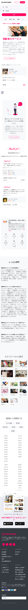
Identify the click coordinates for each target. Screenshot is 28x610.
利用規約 (4, 554)
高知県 (20, 467)
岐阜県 (20, 447)
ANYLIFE (17, 552)
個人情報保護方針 (6, 561)
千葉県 (6, 459)
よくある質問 (5, 569)
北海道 (6, 435)
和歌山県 (6, 469)
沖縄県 (20, 485)
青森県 (6, 438)
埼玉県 (13, 427)
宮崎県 (20, 481)
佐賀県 (20, 471)
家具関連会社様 (19, 569)
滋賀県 (20, 456)
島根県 (6, 474)
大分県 (20, 478)
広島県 (6, 478)
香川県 (6, 485)
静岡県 (20, 449)
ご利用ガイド (5, 567)
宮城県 (6, 442)
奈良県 (6, 467)
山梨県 (20, 442)
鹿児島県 (20, 483)
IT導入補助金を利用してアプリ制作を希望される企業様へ (20, 577)
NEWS (17, 554)
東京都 (18, 423)
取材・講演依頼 (19, 572)
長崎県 (20, 474)
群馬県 (6, 456)
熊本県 (20, 476)
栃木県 (6, 454)
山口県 (6, 481)
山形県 (6, 447)
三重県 (20, 454)
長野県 (20, 445)
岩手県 (6, 440)
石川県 (20, 438)
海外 (20, 487)
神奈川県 (5, 427)
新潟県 (6, 461)
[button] (6, 236)
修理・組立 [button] (12, 19)
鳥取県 (6, 471)
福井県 (20, 440)
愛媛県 (20, 464)
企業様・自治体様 (19, 567)
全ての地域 (9, 423)
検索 (14, 14)
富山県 (20, 435)
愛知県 (20, 452)
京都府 (13, 431)
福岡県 (20, 469)
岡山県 (6, 476)
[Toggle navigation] (26, 2)
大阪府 (21, 427)
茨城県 (6, 452)
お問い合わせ (5, 572)
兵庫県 (6, 464)
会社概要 (4, 552)
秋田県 (6, 445)
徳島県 (6, 483)
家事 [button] (18, 19)
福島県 (6, 449)
